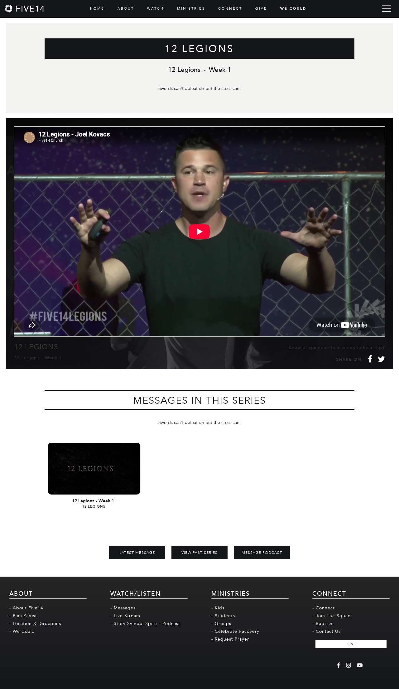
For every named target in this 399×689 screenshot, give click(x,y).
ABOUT (126, 8)
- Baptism (323, 624)
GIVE (261, 8)
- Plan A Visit (23, 616)
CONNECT (230, 8)
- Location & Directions (35, 624)
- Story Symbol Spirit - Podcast (145, 624)
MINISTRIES (191, 8)
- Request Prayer (230, 639)
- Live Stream (125, 616)
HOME (97, 8)
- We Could (22, 631)
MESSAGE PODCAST (262, 552)
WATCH (155, 8)
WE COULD (293, 8)
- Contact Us (326, 631)
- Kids (217, 608)
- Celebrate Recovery (235, 631)
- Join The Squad (331, 616)
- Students (223, 616)
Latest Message (137, 552)
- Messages (123, 608)
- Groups (221, 624)
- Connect (323, 608)
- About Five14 (26, 608)
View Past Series (199, 552)
